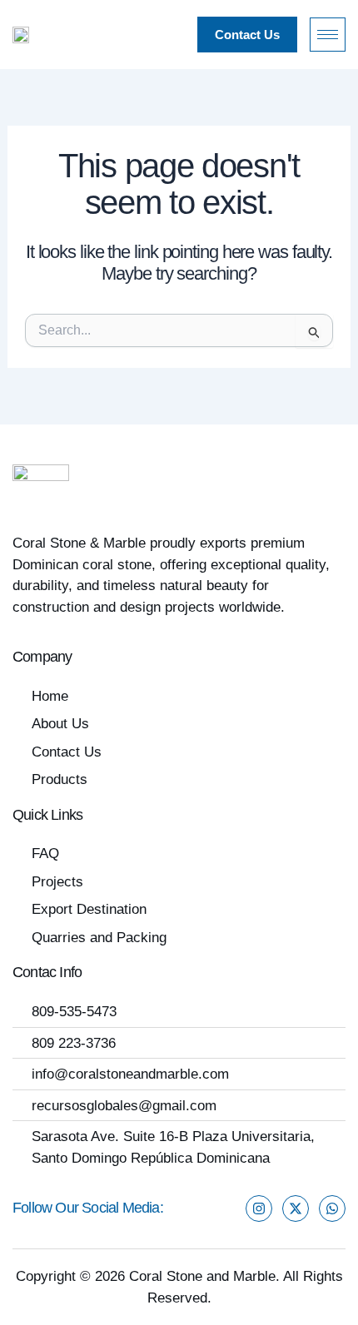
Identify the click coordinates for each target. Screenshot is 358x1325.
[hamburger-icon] (328, 34)
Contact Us (247, 34)
